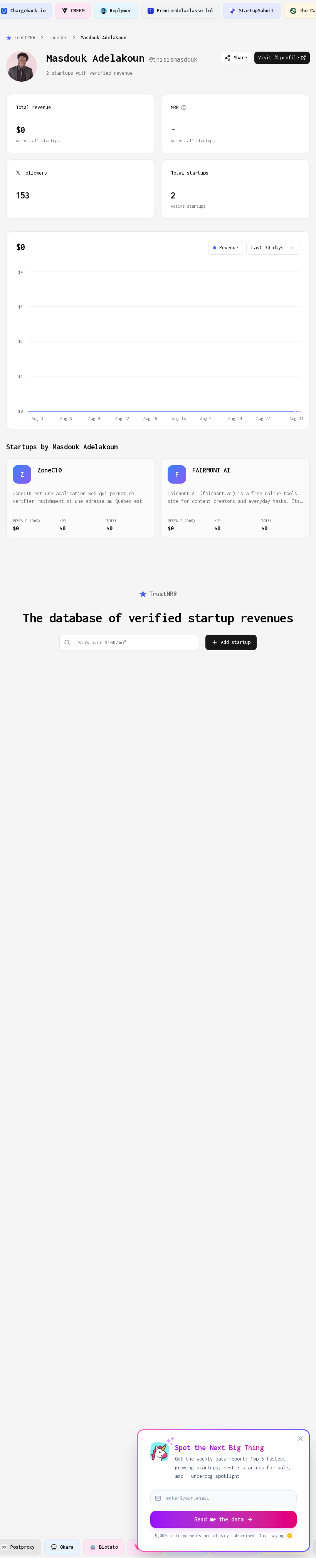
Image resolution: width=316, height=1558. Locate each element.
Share (240, 58)
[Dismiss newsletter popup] (300, 1438)
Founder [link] (58, 37)
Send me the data (219, 1519)
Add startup (235, 642)
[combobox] (273, 248)
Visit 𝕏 (278, 58)
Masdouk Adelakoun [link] (103, 37)
